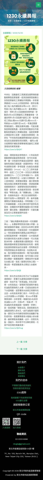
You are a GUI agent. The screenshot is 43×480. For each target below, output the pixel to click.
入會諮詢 (6, 427)
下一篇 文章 (21, 349)
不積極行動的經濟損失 (21, 385)
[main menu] (38, 4)
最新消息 (21, 370)
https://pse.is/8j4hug (13, 328)
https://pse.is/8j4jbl (13, 215)
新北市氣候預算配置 (21, 410)
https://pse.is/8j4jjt (12, 270)
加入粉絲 (17, 427)
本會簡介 (21, 367)
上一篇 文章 (21, 342)
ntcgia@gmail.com (21, 444)
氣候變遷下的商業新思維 (21, 398)
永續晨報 (7, 33)
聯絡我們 (21, 373)
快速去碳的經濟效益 (21, 388)
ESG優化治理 (21, 400)
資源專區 (21, 376)
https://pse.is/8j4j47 (13, 149)
